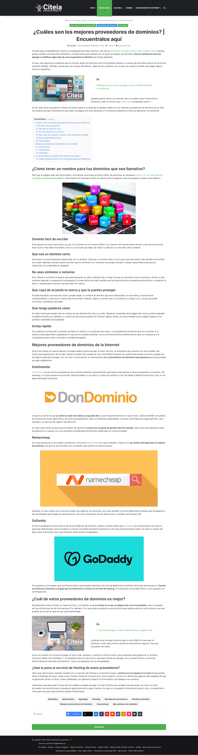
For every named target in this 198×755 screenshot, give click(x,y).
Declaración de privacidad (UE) (105, 751)
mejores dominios (141, 699)
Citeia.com (126, 101)
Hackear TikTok (103, 747)
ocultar (50, 119)
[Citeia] (49, 8)
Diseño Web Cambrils (135, 751)
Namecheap (92, 443)
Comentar (99, 727)
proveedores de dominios (125, 704)
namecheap (103, 704)
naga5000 (72, 46)
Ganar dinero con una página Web (83, 25)
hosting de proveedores (117, 699)
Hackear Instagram (61, 747)
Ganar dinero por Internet (148, 8)
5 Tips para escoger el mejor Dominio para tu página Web (124, 630)
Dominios (53, 699)
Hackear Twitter (90, 747)
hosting (96, 699)
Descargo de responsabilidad (66, 751)
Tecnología (103, 8)
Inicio (92, 8)
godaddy (84, 699)
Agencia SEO (122, 751)
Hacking (117, 8)
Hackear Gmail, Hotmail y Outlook (122, 747)
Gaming (129, 8)
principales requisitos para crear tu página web (133, 51)
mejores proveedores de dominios (76, 704)
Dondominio (38, 372)
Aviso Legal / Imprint (85, 751)
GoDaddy (129, 526)
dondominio (68, 699)
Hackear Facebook (76, 747)
